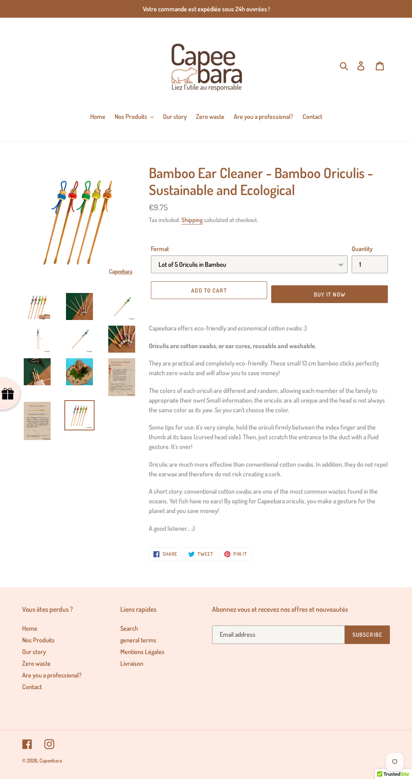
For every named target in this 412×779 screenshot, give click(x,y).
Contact (32, 687)
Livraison (131, 663)
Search (129, 628)
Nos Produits (38, 640)
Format (160, 249)
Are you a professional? (52, 675)
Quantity (362, 249)
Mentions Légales (142, 652)
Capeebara (50, 760)
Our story (34, 652)
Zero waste (36, 663)
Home (29, 628)
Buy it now (330, 294)
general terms (138, 640)
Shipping (192, 220)
